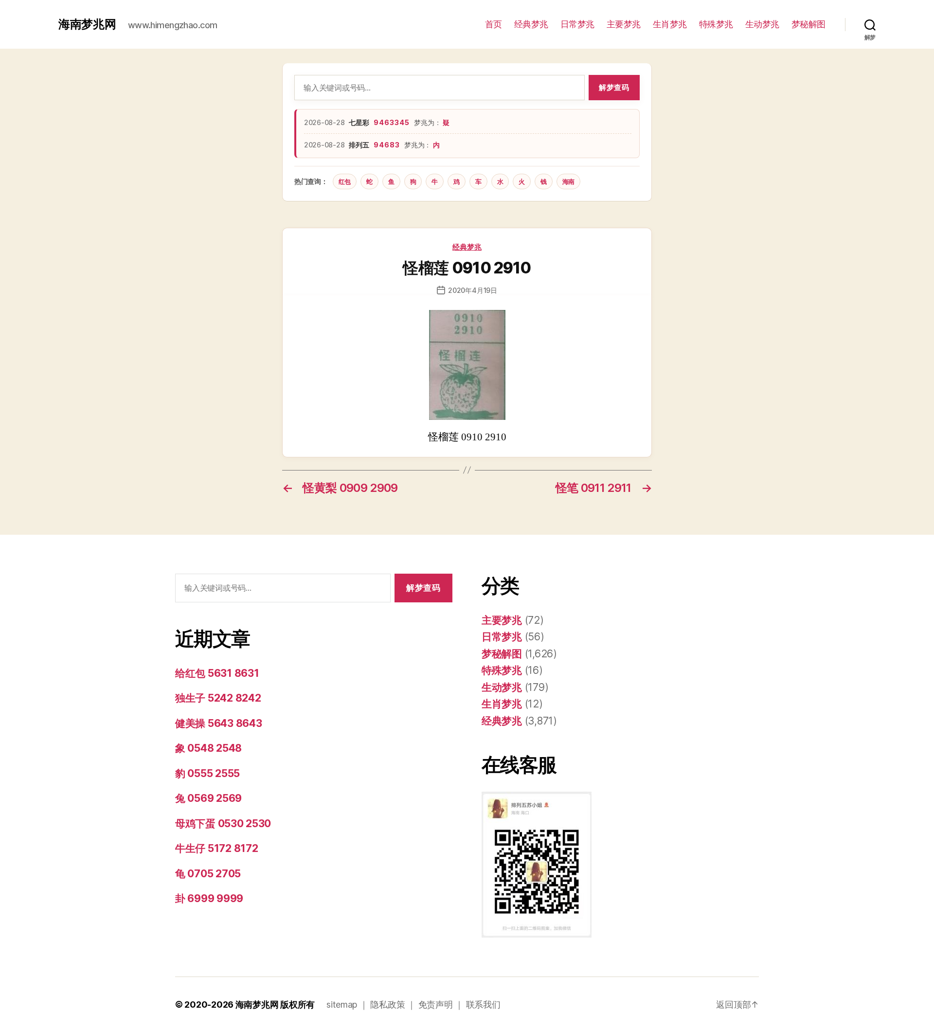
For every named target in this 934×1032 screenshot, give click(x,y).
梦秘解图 (808, 24)
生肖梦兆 (670, 24)
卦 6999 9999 (209, 898)
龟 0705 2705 (208, 874)
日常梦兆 (577, 24)
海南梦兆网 (87, 24)
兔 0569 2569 (208, 798)
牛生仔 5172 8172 (216, 848)
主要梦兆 (624, 24)
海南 (568, 181)
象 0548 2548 (208, 748)
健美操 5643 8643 (218, 723)
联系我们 (483, 1004)
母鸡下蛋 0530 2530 (223, 823)
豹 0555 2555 (207, 773)
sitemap (341, 1004)
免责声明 (435, 1004)
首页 (493, 24)
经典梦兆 (531, 24)
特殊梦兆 (716, 24)
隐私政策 (387, 1004)
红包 (345, 181)
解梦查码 (614, 87)
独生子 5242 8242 (218, 698)
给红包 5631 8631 (217, 673)
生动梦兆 (762, 24)
